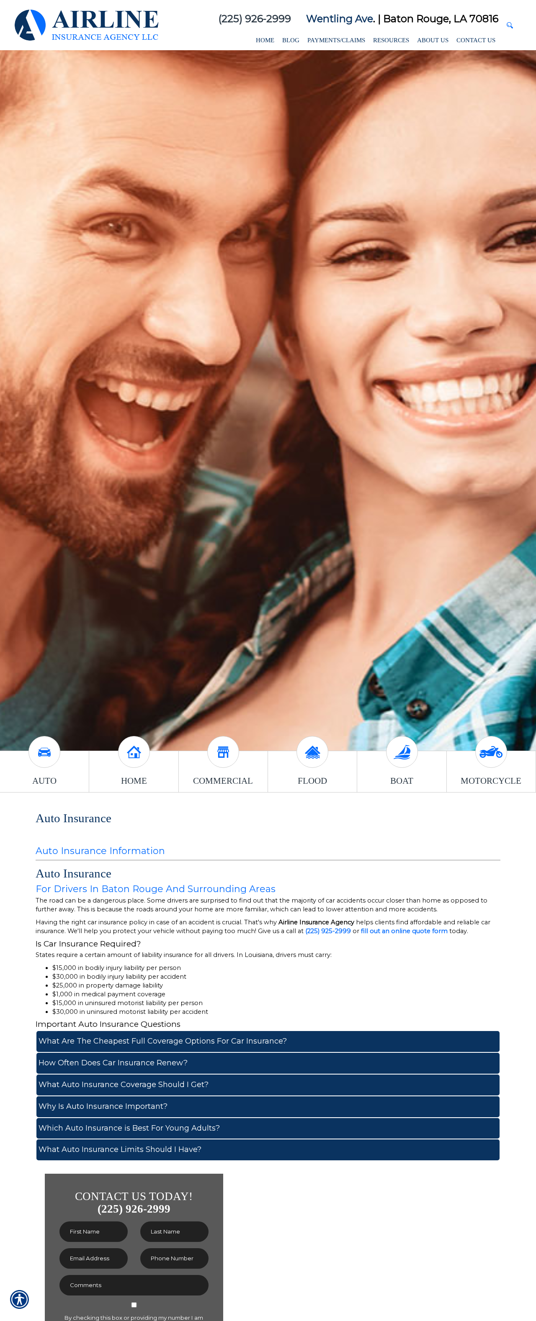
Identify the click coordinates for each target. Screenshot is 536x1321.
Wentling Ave (339, 19)
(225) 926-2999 (255, 19)
